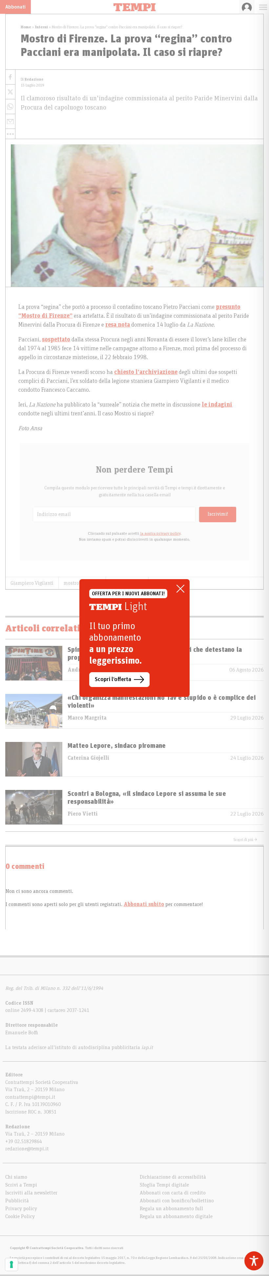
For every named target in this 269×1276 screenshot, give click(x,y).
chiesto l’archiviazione (145, 372)
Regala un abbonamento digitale (176, 1216)
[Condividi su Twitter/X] (10, 92)
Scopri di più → (245, 840)
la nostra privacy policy (160, 533)
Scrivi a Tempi (21, 1185)
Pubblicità (17, 1200)
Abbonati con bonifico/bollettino (177, 1200)
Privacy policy (21, 1208)
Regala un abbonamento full (171, 1208)
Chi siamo (16, 1177)
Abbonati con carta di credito (173, 1192)
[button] (10, 134)
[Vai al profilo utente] (247, 7)
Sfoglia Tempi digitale (164, 1185)
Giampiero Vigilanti (31, 583)
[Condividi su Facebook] (10, 77)
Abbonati (15, 7)
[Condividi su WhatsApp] (10, 106)
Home (26, 27)
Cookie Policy (20, 1216)
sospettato (56, 340)
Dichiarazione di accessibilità (173, 1177)
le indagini (217, 405)
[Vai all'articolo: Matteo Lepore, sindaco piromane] (33, 759)
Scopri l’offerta (113, 679)
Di (32, 79)
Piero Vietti (83, 814)
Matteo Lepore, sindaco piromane (117, 746)
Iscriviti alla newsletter (31, 1192)
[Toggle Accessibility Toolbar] (254, 1261)
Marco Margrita (87, 718)
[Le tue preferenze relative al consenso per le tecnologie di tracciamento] (11, 1264)
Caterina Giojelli (88, 758)
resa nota (117, 325)
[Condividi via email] (10, 121)
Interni (41, 27)
